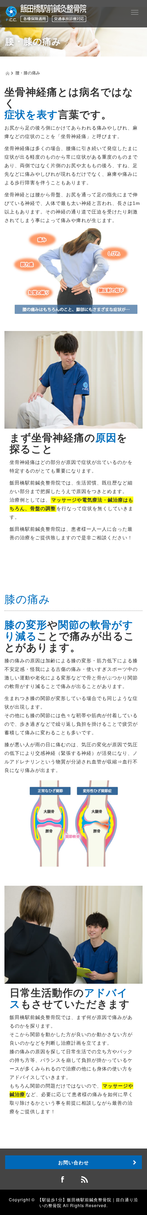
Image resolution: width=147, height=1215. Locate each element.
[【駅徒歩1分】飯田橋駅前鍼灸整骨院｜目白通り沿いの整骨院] (46, 12)
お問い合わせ (73, 1162)
